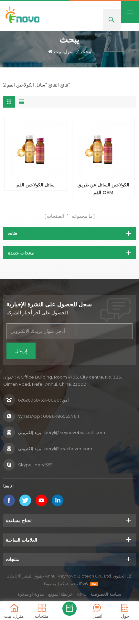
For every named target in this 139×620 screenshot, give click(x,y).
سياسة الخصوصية (105, 594)
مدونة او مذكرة (31, 594)
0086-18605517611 (61, 416)
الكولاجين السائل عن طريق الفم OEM (103, 188)
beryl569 (44, 464)
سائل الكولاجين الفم (35, 185)
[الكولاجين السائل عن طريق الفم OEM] (103, 148)
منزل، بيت (64, 51)
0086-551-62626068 (38, 400)
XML (81, 594)
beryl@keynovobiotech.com (74, 432)
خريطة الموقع (60, 594)
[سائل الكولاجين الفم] (35, 148)
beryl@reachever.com (68, 448)
